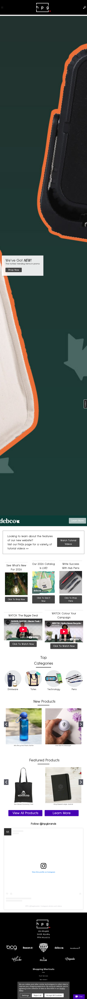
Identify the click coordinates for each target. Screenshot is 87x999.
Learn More (62, 813)
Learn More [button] (77, 520)
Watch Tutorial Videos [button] (68, 542)
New (43, 972)
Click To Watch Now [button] (23, 644)
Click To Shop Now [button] (16, 599)
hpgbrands (35, 906)
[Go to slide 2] (81, 724)
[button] (13, 270)
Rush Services (43, 976)
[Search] (84, 7)
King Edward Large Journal (63, 804)
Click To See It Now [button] (43, 599)
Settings (25, 995)
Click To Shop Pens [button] (70, 599)
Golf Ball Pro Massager (63, 745)
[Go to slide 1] (6, 724)
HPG (27, 906)
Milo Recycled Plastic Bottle (24, 745)
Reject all (37, 995)
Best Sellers (43, 979)
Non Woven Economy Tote (23, 804)
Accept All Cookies (54, 995)
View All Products (25, 813)
